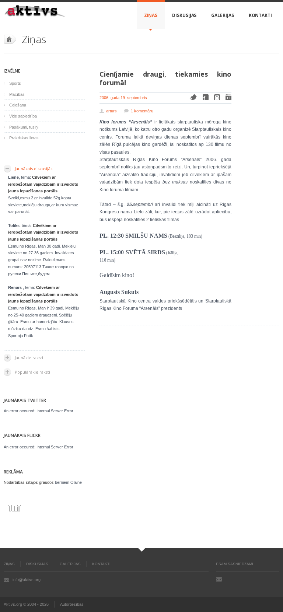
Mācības (17, 94)
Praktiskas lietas (24, 138)
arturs (111, 111)
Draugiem (217, 97)
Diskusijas (184, 15)
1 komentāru (142, 111)
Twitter (193, 97)
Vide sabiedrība (23, 116)
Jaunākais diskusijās (33, 168)
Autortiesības (72, 604)
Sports (15, 83)
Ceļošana (17, 105)
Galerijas (222, 15)
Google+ (228, 97)
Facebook (206, 97)
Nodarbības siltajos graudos (29, 482)
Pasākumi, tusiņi (23, 127)
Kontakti (260, 15)
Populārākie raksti (32, 372)
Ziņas (151, 15)
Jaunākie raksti (29, 357)
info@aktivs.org (27, 579)
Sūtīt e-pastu (219, 579)
